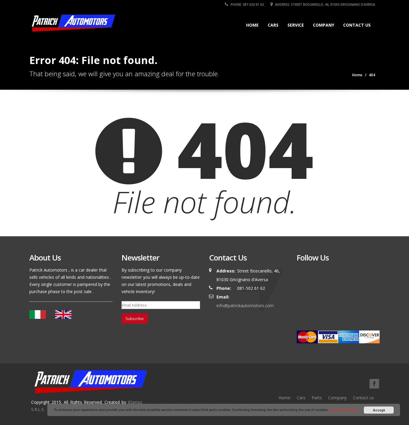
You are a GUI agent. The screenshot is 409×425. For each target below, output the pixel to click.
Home (252, 25)
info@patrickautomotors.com (245, 305)
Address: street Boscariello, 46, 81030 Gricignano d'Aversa (324, 4)
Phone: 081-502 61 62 (247, 4)
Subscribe (134, 318)
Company (323, 25)
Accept (379, 410)
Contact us (357, 25)
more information (343, 409)
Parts (317, 397)
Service (295, 25)
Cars (273, 25)
